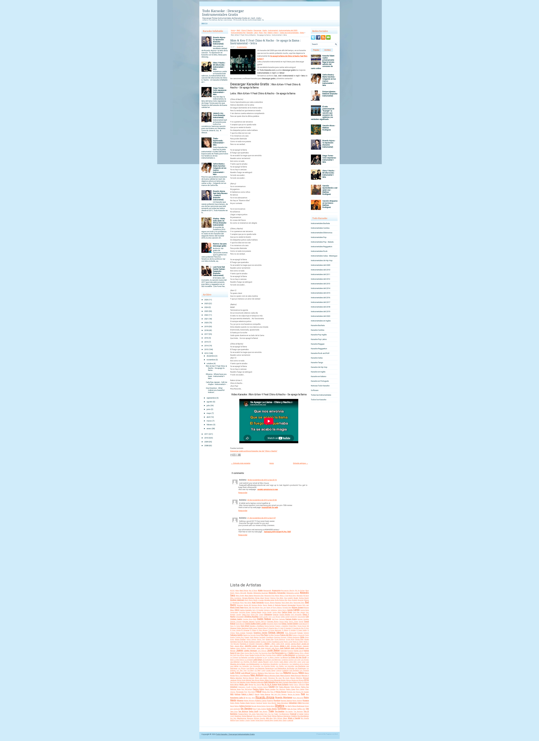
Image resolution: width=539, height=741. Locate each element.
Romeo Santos (286, 701)
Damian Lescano (236, 622)
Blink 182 (248, 607)
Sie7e (290, 706)
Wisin (285, 718)
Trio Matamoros (284, 714)
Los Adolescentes (253, 664)
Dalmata (282, 619)
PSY (276, 687)
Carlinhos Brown (244, 612)
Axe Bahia (247, 603)
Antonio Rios (283, 600)
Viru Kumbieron (303, 716)
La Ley (264, 657)
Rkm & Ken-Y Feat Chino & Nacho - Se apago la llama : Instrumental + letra (265, 42)
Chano (261, 615)
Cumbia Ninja (248, 619)
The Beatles (279, 711)
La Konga (258, 657)
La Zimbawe (248, 660)
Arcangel (301, 600)
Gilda (302, 637)
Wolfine (232, 720)
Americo (273, 598)
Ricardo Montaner (283, 697)
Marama (246, 675)
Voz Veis (233, 718)
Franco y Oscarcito (298, 635)
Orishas (254, 687)
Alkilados (300, 596)
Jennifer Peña (263, 646)
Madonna (254, 673)
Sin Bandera (246, 708)
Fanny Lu (246, 635)
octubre (210, 363)
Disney (295, 624)
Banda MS (247, 605)
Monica (288, 680)
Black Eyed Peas (237, 607)
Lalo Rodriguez (276, 660)
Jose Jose (260, 648)
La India (251, 657)
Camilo (296, 610)
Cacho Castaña (246, 610)
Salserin (253, 703)
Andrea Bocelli (304, 598)
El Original (245, 630)
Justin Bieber (273, 650)
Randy (257, 694)
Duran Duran (302, 626)
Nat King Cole (234, 682)
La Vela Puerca (239, 660)
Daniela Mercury (261, 622)
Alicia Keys (292, 596)
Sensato (253, 706)
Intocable (252, 644)
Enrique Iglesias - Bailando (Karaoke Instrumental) (329, 93)
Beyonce (299, 605)
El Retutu (285, 630)
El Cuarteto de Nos (297, 628)
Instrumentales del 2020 (320, 316)
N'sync (301, 680)
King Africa (240, 655)
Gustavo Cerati (254, 642)
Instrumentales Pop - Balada (322, 242)
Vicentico (237, 716)
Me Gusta (286, 678)
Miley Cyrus (269, 680)
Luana (263, 670)
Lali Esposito (266, 660)
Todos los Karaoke (318, 400)
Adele (260, 590)
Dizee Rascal (302, 624)
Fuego (247, 637)
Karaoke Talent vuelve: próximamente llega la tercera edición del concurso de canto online (322, 62)
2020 (206, 323)
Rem (307, 694)
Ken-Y (286, 653)
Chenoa (275, 615)
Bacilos (278, 603)
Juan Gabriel (285, 648)
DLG (254, 619)
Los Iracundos (289, 666)
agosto (210, 402)
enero (209, 428)
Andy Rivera (249, 600)
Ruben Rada (245, 703)
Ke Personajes (278, 653)
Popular (316, 50)
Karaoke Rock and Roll (320, 353)
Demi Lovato (261, 624)
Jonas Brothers (241, 648)
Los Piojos (250, 668)
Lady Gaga (257, 660)
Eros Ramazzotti (291, 633)
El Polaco (253, 630)
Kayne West (249, 653)
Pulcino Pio (299, 692)
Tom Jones (252, 714)
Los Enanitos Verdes (268, 666)
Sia (286, 706)
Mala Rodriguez (269, 673)
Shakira (279, 705)
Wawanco (250, 718)
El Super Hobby (301, 630)
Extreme (306, 633)
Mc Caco (279, 678)
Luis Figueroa (304, 670)
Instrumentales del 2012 (320, 279)
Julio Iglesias (262, 651)
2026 (206, 300)
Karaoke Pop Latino (319, 339)
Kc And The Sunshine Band (262, 653)
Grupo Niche (290, 639)
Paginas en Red (332, 734)
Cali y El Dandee (257, 610)
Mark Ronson (296, 675)
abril (208, 417)
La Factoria (243, 657)
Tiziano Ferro (243, 714)
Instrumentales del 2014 (320, 288)
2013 (206, 349)
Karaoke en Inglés (318, 372)
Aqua (290, 600)
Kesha (291, 653)
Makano (261, 673)
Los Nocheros (300, 666)
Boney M (269, 607)
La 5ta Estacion (289, 655)
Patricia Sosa (235, 689)
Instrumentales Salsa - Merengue (324, 256)
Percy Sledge (300, 689)
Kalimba (284, 651)
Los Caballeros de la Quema (299, 664)
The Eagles (289, 711)
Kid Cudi (233, 655)
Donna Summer (270, 626)
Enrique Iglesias (276, 632)
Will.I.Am (269, 718)
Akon (307, 590)
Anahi (296, 598)
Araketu (294, 600)
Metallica (299, 678)
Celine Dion (254, 615)
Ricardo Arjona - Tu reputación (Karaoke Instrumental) (219, 40)
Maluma (287, 673)
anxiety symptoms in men (267, 489)
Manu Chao (239, 675)
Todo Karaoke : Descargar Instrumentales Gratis (223, 13)
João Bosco (275, 648)
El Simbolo (292, 630)
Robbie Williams (249, 701)
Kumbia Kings (271, 655)
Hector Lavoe (288, 642)
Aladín (232, 593)
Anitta (277, 600)
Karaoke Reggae (317, 344)
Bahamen (240, 605)
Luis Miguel (245, 673)
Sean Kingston (282, 703)
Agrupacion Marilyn (287, 590)
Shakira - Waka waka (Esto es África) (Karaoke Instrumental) (219, 222)
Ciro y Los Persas (274, 617)
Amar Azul (259, 598)
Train (276, 714)
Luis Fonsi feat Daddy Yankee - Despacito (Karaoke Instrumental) (219, 271)
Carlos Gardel (267, 612)
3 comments (242, 47)
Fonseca (277, 635)
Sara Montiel (272, 703)
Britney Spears (298, 607)
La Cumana (234, 657)
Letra (256, 33)
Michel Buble (241, 680)
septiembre (211, 398)
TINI (307, 709)
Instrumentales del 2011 (320, 274)
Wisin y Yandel (294, 718)
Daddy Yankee (264, 619)
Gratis (264, 30)
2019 (206, 326)
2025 (206, 303)
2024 (206, 307)
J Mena (272, 644)
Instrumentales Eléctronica (321, 233)
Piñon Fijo (266, 692)
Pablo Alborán (284, 687)
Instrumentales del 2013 (320, 284)
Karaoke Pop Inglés (319, 335)
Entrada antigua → (300, 463)
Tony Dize (260, 714)
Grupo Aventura (279, 639)
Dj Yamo (237, 626)
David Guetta (250, 624)
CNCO (237, 610)
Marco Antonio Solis (272, 675)
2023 (206, 311)
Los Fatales (280, 666)
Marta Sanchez (236, 678)
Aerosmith (267, 590)
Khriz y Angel (304, 653)
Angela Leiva (269, 600)
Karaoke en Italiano (318, 376)
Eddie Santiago (242, 628)
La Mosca (284, 657)
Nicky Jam (243, 684)
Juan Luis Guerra (297, 648)
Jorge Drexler (251, 648)
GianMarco (269, 637)
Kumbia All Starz (260, 655)
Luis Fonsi (235, 673)
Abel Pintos (243, 590)
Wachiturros (241, 718)
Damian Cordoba (303, 619)
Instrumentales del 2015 (320, 293)
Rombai (277, 700)
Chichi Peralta (284, 615)
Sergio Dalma (261, 706)
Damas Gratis (291, 619)
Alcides (250, 593)
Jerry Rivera (274, 646)
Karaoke (250, 33)
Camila (290, 610)
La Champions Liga (302, 655)
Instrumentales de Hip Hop (322, 260)
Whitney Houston (259, 718)
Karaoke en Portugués (320, 381)
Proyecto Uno (291, 692)
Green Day (270, 639)
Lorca (299, 662)
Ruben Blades (235, 703)
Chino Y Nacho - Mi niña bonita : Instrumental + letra (219, 66)
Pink (245, 692)
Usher (301, 714)
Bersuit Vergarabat (288, 605)
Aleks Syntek (240, 596)
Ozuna (272, 686)
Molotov (283, 680)
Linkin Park (293, 662)
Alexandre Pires (269, 596)
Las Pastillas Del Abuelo (248, 662)
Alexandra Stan (259, 596)
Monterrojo (294, 680)
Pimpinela (240, 692)
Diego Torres (287, 624)
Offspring (302, 684)
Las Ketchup (235, 662)
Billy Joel (305, 605)
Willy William (277, 718)
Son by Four (292, 709)
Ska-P (255, 709)
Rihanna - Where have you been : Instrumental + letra (216, 376)
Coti (307, 617)
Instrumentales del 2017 (320, 302)
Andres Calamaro (237, 600)
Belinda (278, 605)
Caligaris (267, 610)
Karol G (233, 653)
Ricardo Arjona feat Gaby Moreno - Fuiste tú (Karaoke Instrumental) (220, 195)
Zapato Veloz (277, 720)
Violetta (294, 716)
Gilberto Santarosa (293, 637)
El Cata (280, 628)
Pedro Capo (290, 689)
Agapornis (276, 590)
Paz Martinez (280, 689)
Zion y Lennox (288, 720)
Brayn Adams (277, 607)
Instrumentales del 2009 (288, 30)
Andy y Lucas (258, 600)
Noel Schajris (283, 684)
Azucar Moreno (269, 603)
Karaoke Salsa (317, 358)
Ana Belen (279, 598)
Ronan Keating (297, 701)
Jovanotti (268, 648)
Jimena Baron (296, 646)
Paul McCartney (246, 689)
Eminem (249, 633)
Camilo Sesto (304, 610)
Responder (242, 493)
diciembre (211, 356)
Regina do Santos (294, 694)
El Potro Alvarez (262, 630)
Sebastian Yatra (295, 703)
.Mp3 (238, 30)
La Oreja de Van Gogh (297, 657)
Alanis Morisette (240, 593)
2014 (206, 346)
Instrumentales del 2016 (320, 298)
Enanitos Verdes (260, 633)
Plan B (272, 692)
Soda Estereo (261, 709)
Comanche (293, 617)
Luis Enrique (294, 670)
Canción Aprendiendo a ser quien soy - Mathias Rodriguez (329, 190)
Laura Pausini (263, 662)
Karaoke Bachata (318, 325)
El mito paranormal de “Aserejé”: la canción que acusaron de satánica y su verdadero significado (322, 113)
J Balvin (266, 644)
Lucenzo (278, 670)
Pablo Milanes (295, 687)
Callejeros (273, 610)
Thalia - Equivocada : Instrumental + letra (218, 141)
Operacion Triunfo (244, 687)
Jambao (287, 644)
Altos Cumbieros (235, 598)
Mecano (292, 678)
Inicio (204, 23)
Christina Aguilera (251, 617)
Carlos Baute (256, 612)
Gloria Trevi (261, 639)
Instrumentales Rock (319, 251)
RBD (232, 694)
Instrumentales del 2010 (320, 270)
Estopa (300, 633)
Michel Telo (250, 680)
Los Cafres (234, 666)
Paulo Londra (270, 689)
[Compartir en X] (236, 454)
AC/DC (232, 590)
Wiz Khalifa (305, 718)
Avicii (242, 603)
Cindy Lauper (263, 617)
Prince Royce (281, 692)
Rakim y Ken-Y (273, 33)
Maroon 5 (305, 675)
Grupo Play (299, 639)
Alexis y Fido (284, 596)
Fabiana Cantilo (236, 635)
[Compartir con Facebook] (239, 454)
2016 (206, 338)
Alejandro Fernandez (277, 593)
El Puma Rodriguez (275, 630)
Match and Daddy (261, 678)
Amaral (267, 598)
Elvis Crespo (240, 633)
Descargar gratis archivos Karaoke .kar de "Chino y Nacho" (253, 451)
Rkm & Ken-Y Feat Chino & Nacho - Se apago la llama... (216, 368)
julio (208, 405)
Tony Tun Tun (269, 714)
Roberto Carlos (261, 701)
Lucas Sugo (270, 670)
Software (282, 708)
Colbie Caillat (285, 617)
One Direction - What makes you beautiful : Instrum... (215, 390)
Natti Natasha (269, 682)
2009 (206, 442)
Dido (279, 624)
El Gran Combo (235, 630)
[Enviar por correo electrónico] (231, 454)
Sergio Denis (270, 706)
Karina (306, 651)
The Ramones (298, 711)
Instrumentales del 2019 (320, 311)
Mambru (295, 673)
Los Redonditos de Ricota (284, 668)
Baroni (265, 605)
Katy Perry (240, 653)
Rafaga (237, 694)
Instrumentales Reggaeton (321, 247)
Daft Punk (275, 619)
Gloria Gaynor (251, 639)
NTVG (306, 680)
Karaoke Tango (317, 362)
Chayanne (268, 614)
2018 (206, 330)
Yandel (252, 720)
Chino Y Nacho (247, 30)
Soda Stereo (272, 709)
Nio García (257, 684)
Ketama (296, 653)
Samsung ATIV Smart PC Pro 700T (277, 532)
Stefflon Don (301, 709)
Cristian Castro (236, 619)
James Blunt (296, 644)
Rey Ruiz (249, 698)
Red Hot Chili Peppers (279, 694)
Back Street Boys (287, 603)
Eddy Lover (253, 628)
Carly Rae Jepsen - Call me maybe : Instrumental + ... (217, 383)
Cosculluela (301, 617)
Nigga (251, 684)
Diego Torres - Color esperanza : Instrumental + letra (220, 91)
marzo (209, 421)
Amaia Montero (248, 598)
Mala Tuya (279, 673)
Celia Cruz (246, 615)
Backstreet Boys (299, 603)
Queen (306, 692)
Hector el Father (298, 642)
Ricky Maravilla (298, 698)
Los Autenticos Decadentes (269, 664)
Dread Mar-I (293, 626)
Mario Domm (285, 675)
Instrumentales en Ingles (321, 321)
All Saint (306, 596)
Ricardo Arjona (264, 697)
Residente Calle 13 (237, 698)
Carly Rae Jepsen (299, 612)
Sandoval (259, 703)
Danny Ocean (293, 622)
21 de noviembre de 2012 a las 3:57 (261, 518)
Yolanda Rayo (268, 720)
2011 (206, 434)
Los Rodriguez (300, 668)
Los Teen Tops (242, 670)
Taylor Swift (253, 711)
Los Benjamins (284, 664)
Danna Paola (283, 622)
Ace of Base (253, 590)
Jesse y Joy (284, 646)
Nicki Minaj (234, 684)
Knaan (247, 655)
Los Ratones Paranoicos (264, 668)
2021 (206, 319)
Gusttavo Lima (277, 642)
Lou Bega (250, 670)
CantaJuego (234, 612)
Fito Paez (264, 635)
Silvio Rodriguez (298, 706)
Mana (301, 673)
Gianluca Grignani (280, 637)
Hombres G (244, 644)
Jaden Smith (280, 644)
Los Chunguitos (255, 666)
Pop (265, 33)
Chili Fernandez (296, 615)
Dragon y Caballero (281, 626)
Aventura (235, 603)
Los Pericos (242, 668)
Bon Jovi (263, 607)
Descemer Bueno (272, 624)
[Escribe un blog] (234, 454)
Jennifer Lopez (251, 646)
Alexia (277, 596)
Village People (266, 716)
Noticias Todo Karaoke (320, 386)
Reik (303, 694)
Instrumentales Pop (238, 33)
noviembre (211, 360)
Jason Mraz (239, 646)
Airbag (302, 590)
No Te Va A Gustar (269, 684)
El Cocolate (287, 628)
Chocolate (240, 617)
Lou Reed (257, 670)
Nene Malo (293, 682)
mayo (209, 413)
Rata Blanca (265, 694)
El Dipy (306, 628)
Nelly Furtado (284, 682)
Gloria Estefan (240, 639)
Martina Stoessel (248, 678)
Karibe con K (298, 651)
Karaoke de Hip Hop (319, 367)
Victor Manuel (247, 716)
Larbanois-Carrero (287, 660)
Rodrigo (270, 701)
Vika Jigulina (257, 716)
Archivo (327, 50)
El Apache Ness (272, 628)
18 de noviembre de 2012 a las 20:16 (262, 480)
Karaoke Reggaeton (319, 349)
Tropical (293, 714)
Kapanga (290, 651)
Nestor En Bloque (303, 682)
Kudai (252, 655)
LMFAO (279, 655)
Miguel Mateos (260, 680)
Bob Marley (256, 607)
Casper (238, 615)
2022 (206, 315)
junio (209, 409)
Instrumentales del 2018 (320, 307)
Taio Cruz (234, 711)
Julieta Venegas (250, 651)
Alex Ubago (249, 596)
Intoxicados (259, 644)
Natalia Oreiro (245, 682)
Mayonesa (271, 678)
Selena (236, 706)
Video (302, 33)
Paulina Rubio (258, 689)
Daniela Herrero (248, 622)
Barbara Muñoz (257, 605)
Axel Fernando (258, 602)
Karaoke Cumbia (317, 330)
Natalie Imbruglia (257, 682)
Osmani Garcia (262, 687)
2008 (206, 445)
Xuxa (237, 720)
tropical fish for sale (270, 507)
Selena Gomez (245, 706)
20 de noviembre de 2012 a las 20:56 (262, 500)
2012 (206, 353)
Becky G (271, 605)
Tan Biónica (243, 711)
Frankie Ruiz (239, 637)
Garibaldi (262, 637)
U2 (298, 714)
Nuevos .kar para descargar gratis (220, 245)
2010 (206, 438)
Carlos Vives (287, 612)
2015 (206, 342)
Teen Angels (263, 711)
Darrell (301, 622)
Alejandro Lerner (292, 593)
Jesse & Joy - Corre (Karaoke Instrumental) (219, 115)
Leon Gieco (283, 662)
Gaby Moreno (254, 637)
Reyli (253, 698)
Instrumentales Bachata (320, 223)
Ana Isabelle (288, 598)
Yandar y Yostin (244, 720)
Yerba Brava (259, 720)
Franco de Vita (286, 635)
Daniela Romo (272, 622)
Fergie (258, 635)
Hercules (236, 644)
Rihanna (240, 700)
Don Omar (245, 626)
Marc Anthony (257, 675)
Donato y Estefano (257, 626)
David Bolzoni (240, 624)
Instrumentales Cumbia (320, 228)
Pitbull (258, 691)
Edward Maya (262, 628)
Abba (237, 590)
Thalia (271, 711)
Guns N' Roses (242, 642)
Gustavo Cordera (266, 642)
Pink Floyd (251, 692)
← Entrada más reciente (240, 463)
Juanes (239, 650)
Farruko (253, 635)
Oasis (296, 684)
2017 (206, 334)
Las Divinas (305, 660)
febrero (210, 425)
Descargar (257, 30)
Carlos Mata (276, 612)
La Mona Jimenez (274, 657)
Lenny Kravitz (274, 662)
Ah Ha (297, 590)
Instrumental (273, 30)
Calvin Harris (282, 610)
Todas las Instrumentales (289, 33)
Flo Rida (271, 635)
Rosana (306, 700)
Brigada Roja (287, 607)
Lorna (303, 662)
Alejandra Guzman (260, 593)
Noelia (291, 684)
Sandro (265, 703)
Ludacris (285, 670)
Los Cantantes (244, 666)
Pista (261, 33)
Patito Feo (305, 687)
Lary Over (297, 660)
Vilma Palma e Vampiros (281, 716)
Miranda (277, 680)
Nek (276, 682)
